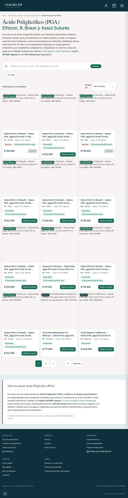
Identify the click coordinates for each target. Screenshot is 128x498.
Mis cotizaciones (8, 471)
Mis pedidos (7, 467)
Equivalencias (7, 451)
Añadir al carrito (68, 154)
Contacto (6, 475)
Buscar (96, 66)
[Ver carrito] (114, 5)
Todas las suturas (9, 448)
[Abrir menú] (122, 5)
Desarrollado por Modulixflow (115, 494)
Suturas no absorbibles (11, 443)
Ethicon (47, 440)
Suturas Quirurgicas (15, 15)
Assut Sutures (49, 448)
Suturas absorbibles (10, 440)
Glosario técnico (93, 440)
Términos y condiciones (53, 463)
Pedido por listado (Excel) (100, 451)
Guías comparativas (94, 443)
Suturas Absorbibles (32, 15)
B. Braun (47, 443)
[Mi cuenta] (106, 5)
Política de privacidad (52, 467)
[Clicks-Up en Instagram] (5, 493)
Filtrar (12, 75)
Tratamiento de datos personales (56, 471)
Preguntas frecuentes (95, 448)
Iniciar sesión (7, 463)
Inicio (4, 15)
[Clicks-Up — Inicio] (13, 5)
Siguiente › (77, 363)
